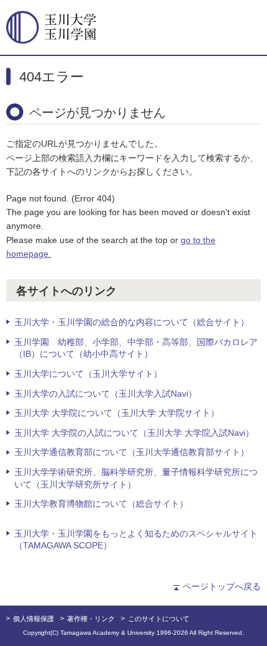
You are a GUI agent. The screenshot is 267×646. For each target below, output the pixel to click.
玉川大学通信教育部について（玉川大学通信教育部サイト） (131, 452)
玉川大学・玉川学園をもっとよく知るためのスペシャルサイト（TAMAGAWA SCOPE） (136, 539)
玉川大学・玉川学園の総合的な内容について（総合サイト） (131, 322)
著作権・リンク (91, 618)
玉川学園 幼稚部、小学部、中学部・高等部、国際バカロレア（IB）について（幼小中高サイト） (136, 348)
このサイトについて (158, 618)
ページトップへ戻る (222, 586)
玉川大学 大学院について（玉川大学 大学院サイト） (116, 413)
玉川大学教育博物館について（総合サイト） (101, 504)
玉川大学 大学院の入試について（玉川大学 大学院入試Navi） (134, 433)
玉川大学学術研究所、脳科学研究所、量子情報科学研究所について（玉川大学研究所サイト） (136, 478)
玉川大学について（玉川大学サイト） (88, 374)
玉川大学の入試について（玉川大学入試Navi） (105, 394)
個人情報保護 (33, 618)
